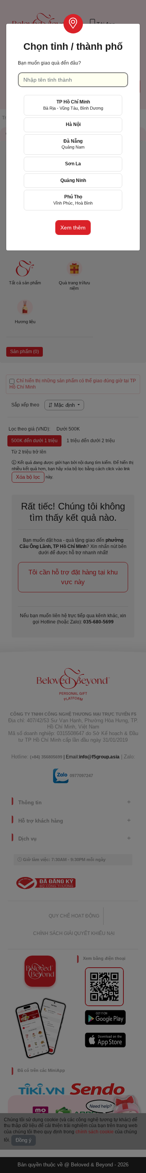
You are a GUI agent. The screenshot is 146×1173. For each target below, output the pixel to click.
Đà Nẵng (73, 144)
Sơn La (73, 163)
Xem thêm (73, 227)
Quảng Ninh (73, 180)
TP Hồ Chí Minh (73, 104)
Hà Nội (73, 124)
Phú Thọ (73, 199)
